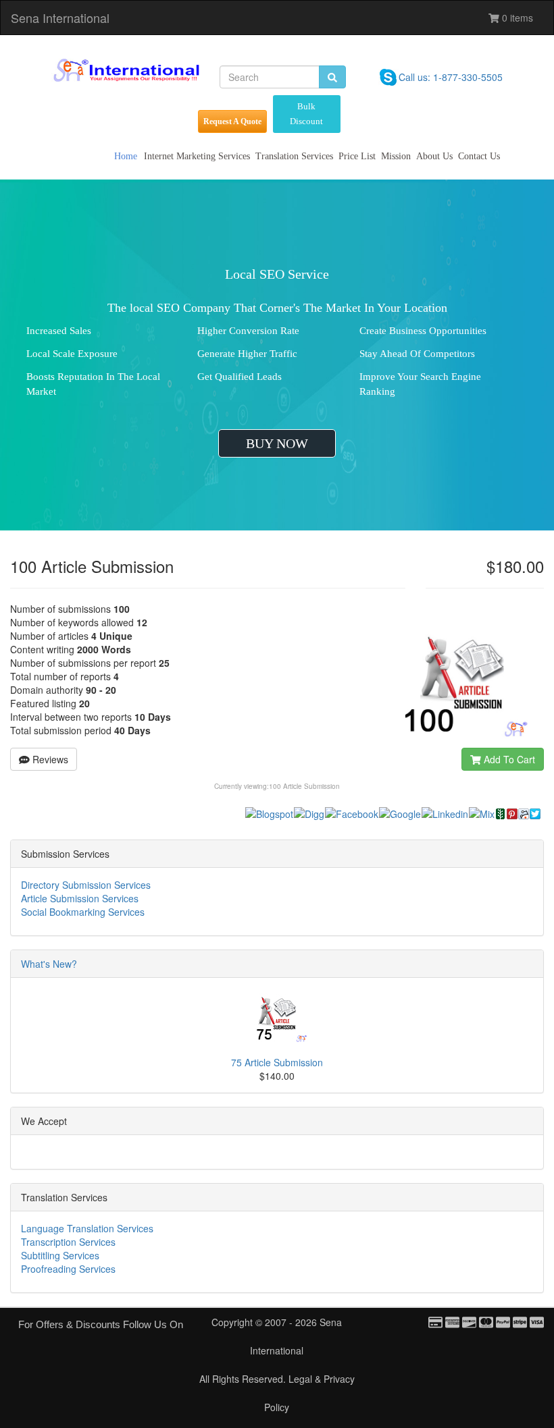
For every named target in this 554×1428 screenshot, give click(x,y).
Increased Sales (58, 330)
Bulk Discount (306, 113)
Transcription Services (68, 1241)
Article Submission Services (79, 898)
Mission (396, 156)
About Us (434, 156)
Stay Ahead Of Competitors (417, 353)
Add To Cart (508, 759)
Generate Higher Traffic (247, 353)
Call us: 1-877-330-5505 (451, 77)
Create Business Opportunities (422, 330)
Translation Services (294, 156)
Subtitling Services (60, 1255)
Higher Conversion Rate (248, 330)
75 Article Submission (277, 1062)
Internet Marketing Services (197, 156)
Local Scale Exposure (72, 353)
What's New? (49, 963)
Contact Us (479, 156)
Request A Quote (232, 121)
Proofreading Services (68, 1268)
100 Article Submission (304, 786)
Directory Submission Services (86, 884)
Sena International (60, 17)
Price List (357, 156)
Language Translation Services (87, 1228)
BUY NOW (277, 443)
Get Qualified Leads (239, 376)
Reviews (49, 759)
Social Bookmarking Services (83, 911)
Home (125, 156)
